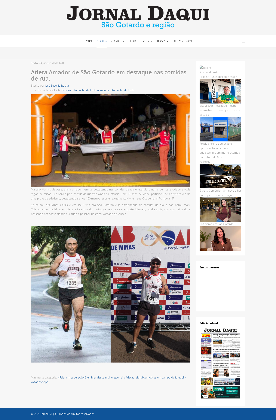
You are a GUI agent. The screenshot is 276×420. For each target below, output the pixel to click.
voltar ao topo (39, 382)
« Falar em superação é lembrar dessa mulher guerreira (91, 377)
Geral (100, 41)
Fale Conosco (182, 41)
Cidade (132, 41)
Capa (89, 41)
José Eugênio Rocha (57, 85)
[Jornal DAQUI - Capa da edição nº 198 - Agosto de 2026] (220, 364)
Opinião (116, 41)
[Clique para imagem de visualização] (110, 140)
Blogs (161, 41)
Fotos (146, 41)
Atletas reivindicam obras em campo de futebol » (156, 377)
